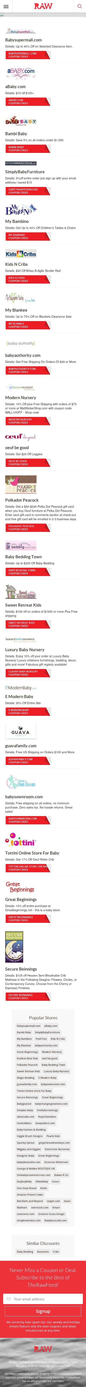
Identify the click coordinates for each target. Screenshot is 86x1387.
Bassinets (43, 1251)
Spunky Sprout (26, 1143)
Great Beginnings (21, 918)
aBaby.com (18, 101)
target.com (53, 1201)
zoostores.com (25, 1214)
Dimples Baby (25, 1110)
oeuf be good (18, 462)
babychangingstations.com (51, 1104)
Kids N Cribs (18, 279)
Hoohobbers (24, 1123)
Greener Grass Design (51, 1214)
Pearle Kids (53, 1136)
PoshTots (41, 1039)
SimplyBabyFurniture (23, 191)
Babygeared (24, 1104)
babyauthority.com (22, 370)
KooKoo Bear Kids (27, 1058)
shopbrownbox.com (28, 1220)
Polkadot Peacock (21, 527)
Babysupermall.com (22, 55)
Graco (55, 1181)
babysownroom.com (23, 820)
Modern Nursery (20, 421)
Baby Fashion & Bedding (31, 1129)
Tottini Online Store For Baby (29, 868)
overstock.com (39, 1207)
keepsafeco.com (45, 1123)
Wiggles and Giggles (29, 1149)
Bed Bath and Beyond (30, 1201)
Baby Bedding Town (22, 572)
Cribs (56, 1251)
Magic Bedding (25, 1078)
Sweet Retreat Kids (22, 624)
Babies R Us (61, 1175)
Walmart (22, 1207)
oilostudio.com (25, 1116)
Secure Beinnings (21, 996)
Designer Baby (25, 1155)
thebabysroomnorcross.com (33, 1175)
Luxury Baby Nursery (23, 673)
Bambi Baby (18, 148)
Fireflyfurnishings (47, 1110)
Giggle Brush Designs (30, 1136)
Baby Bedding (25, 1251)
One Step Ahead (26, 1188)
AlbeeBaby (41, 1181)
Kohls (43, 1188)
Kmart (56, 1207)
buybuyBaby (24, 1181)
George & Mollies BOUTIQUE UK (36, 1168)
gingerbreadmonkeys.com (54, 1143)
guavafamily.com (21, 760)
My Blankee (18, 325)
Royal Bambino (47, 1116)
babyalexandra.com (28, 1162)
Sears (67, 1201)
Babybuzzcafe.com (55, 1220)
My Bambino (18, 236)
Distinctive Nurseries (57, 1149)
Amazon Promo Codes (30, 1194)
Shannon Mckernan (56, 1162)
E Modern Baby (19, 711)
